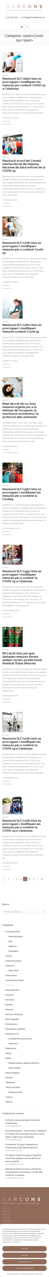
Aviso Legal (38, 1274)
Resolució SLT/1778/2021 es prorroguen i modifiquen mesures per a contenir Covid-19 (23, 247)
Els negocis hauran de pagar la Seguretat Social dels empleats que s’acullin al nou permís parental (23, 1158)
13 (42, 879)
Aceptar (24, 1249)
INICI (4, 1208)
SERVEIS (6, 1214)
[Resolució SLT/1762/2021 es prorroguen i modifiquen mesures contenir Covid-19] (12, 308)
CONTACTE (7, 1224)
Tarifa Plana (13, 970)
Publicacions (10, 1048)
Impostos (9, 995)
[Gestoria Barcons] (24, 8)
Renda (8, 1053)
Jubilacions (13, 1043)
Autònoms (9, 452)
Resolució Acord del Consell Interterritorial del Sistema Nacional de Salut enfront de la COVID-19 (23, 165)
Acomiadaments (12, 932)
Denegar (24, 1255)
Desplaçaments (15, 1092)
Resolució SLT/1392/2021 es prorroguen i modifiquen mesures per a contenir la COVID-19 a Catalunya (21, 576)
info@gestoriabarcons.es (34, 17)
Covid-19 (8, 124)
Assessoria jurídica (13, 961)
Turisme (8, 1097)
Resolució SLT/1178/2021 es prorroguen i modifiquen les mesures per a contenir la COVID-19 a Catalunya (21, 825)
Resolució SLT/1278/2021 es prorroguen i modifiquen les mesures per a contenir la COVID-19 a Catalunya (21, 743)
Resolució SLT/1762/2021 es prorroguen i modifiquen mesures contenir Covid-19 (21, 328)
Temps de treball (12, 1087)
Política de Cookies (13, 1274)
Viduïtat (8, 1102)
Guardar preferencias (24, 1268)
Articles (8, 956)
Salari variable (14, 1068)
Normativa (10, 1000)
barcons (7, 121)
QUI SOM (6, 1211)
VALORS (6, 1217)
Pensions (9, 1009)
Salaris (8, 1058)
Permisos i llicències (14, 1014)
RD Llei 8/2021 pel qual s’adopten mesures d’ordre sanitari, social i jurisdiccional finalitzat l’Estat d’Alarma (22, 658)
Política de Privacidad (27, 1274)
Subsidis (9, 1077)
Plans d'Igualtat (12, 1019)
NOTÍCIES (6, 1221)
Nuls (10, 941)
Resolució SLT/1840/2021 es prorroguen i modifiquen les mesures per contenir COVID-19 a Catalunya (23, 83)
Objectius (12, 946)
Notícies (8, 1005)
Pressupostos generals (15, 1029)
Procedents (13, 951)
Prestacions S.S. (12, 1034)
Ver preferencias (24, 1262)
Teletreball (10, 1082)
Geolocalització (12, 990)
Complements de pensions (20, 1039)
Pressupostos (11, 1024)
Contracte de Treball (14, 980)
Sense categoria (12, 1073)
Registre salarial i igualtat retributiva (23, 1063)
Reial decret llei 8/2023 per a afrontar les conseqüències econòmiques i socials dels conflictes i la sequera (24, 1172)
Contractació (11, 975)
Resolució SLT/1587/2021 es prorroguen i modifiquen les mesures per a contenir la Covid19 (21, 494)
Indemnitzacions (15, 936)
